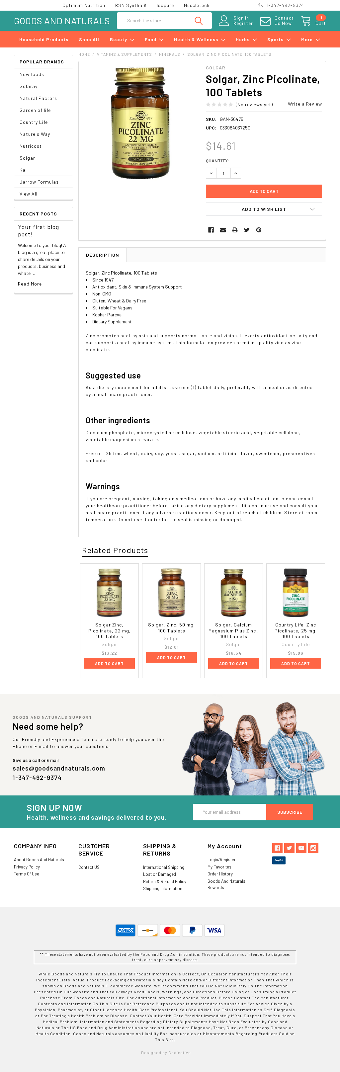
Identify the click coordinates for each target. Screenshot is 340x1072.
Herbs (243, 39)
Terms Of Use (26, 873)
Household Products (43, 39)
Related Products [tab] (115, 550)
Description (102, 255)
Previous (306, 550)
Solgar (27, 158)
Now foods (32, 74)
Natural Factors (38, 98)
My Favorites (219, 866)
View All (29, 194)
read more (30, 284)
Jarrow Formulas (39, 182)
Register (243, 23)
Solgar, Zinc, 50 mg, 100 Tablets (171, 627)
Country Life (34, 122)
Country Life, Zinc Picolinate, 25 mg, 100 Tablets (296, 630)
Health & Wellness (196, 39)
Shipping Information (162, 888)
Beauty (119, 39)
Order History (220, 873)
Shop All (89, 39)
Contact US (89, 867)
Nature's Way (35, 134)
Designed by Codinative (166, 1052)
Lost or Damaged (159, 874)
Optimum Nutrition (83, 5)
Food (151, 39)
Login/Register (222, 859)
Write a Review (305, 104)
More (307, 39)
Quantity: (217, 160)
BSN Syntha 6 (131, 5)
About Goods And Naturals (39, 859)
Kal (23, 170)
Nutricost (31, 146)
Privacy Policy (27, 866)
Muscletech (197, 5)
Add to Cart (109, 663)
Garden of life (35, 110)
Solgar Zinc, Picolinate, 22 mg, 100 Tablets (109, 630)
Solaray (29, 86)
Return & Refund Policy (164, 881)
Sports (276, 39)
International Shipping (163, 867)
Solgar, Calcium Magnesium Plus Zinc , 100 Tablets (234, 630)
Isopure (165, 5)
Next (318, 550)
